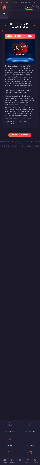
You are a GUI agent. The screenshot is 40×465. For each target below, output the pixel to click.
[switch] (4, 13)
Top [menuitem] (29, 2)
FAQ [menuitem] (34, 2)
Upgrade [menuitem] (12, 462)
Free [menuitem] (25, 2)
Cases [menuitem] (4, 462)
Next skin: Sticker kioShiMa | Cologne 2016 (20, 146)
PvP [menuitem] (21, 460)
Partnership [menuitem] (5, 2)
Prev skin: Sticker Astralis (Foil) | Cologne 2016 (20, 143)
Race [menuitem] (28, 460)
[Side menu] (37, 7)
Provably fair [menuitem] (17, 2)
